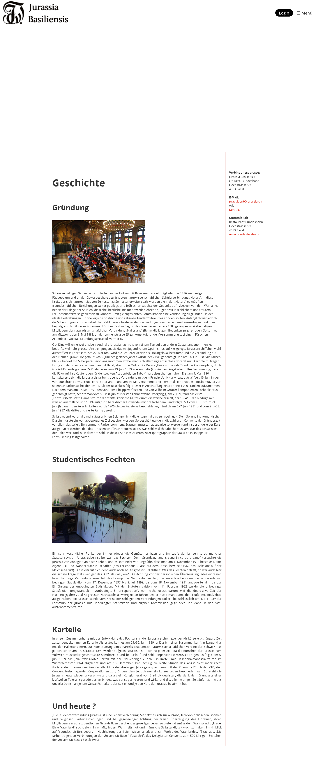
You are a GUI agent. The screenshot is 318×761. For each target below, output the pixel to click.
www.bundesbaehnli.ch (245, 234)
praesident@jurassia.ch (245, 201)
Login (284, 13)
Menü (306, 13)
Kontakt (234, 210)
